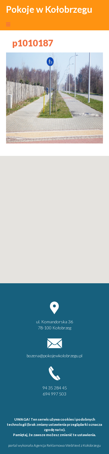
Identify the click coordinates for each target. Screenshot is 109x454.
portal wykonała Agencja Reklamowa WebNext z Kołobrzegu (54, 445)
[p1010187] (54, 97)
